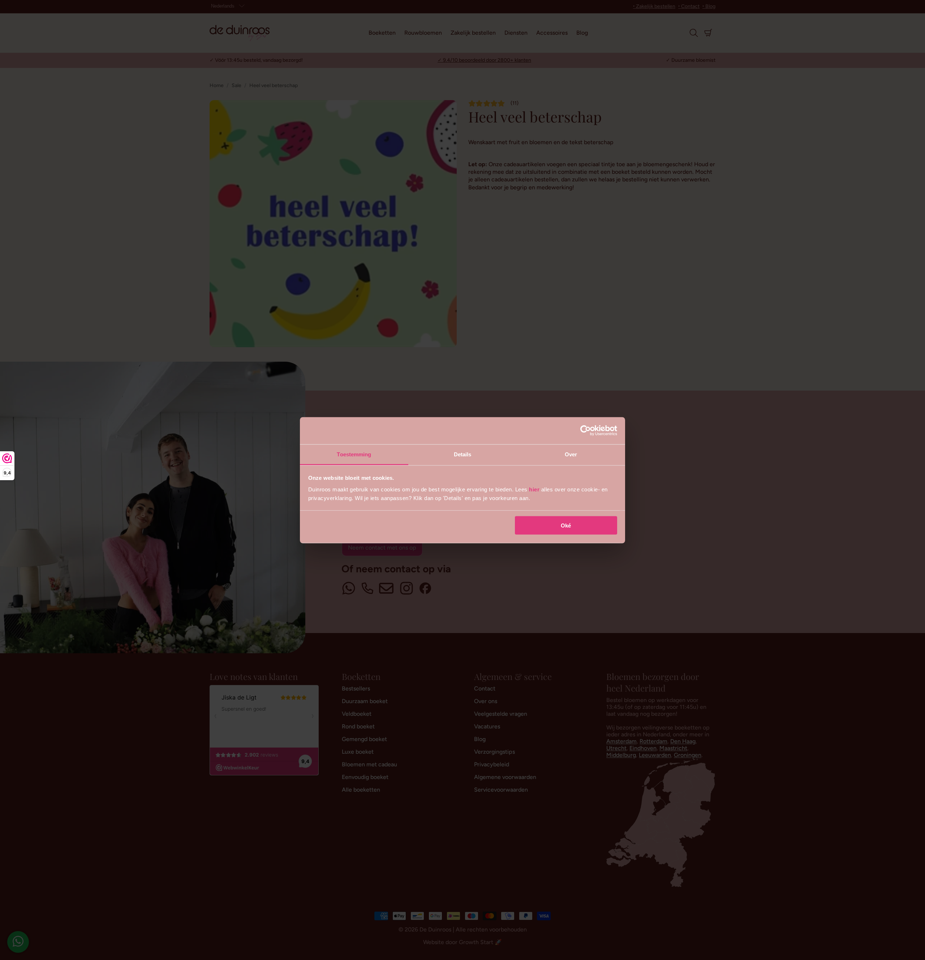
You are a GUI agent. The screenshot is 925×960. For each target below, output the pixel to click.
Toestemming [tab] (354, 454)
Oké (566, 525)
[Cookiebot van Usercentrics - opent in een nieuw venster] (585, 430)
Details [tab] (463, 454)
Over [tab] (571, 454)
